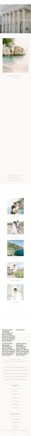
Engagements (12, 75)
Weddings (15, 77)
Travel (20, 75)
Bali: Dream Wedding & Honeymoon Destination (15, 179)
